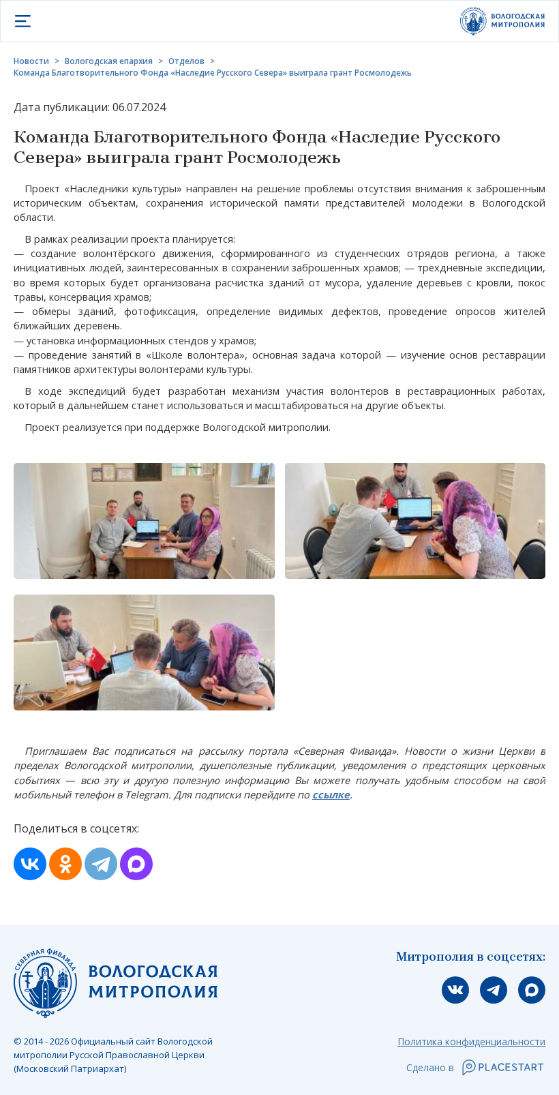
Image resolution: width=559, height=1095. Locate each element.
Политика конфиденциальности (471, 1041)
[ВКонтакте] (30, 863)
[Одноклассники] (65, 863)
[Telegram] (101, 863)
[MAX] (136, 863)
